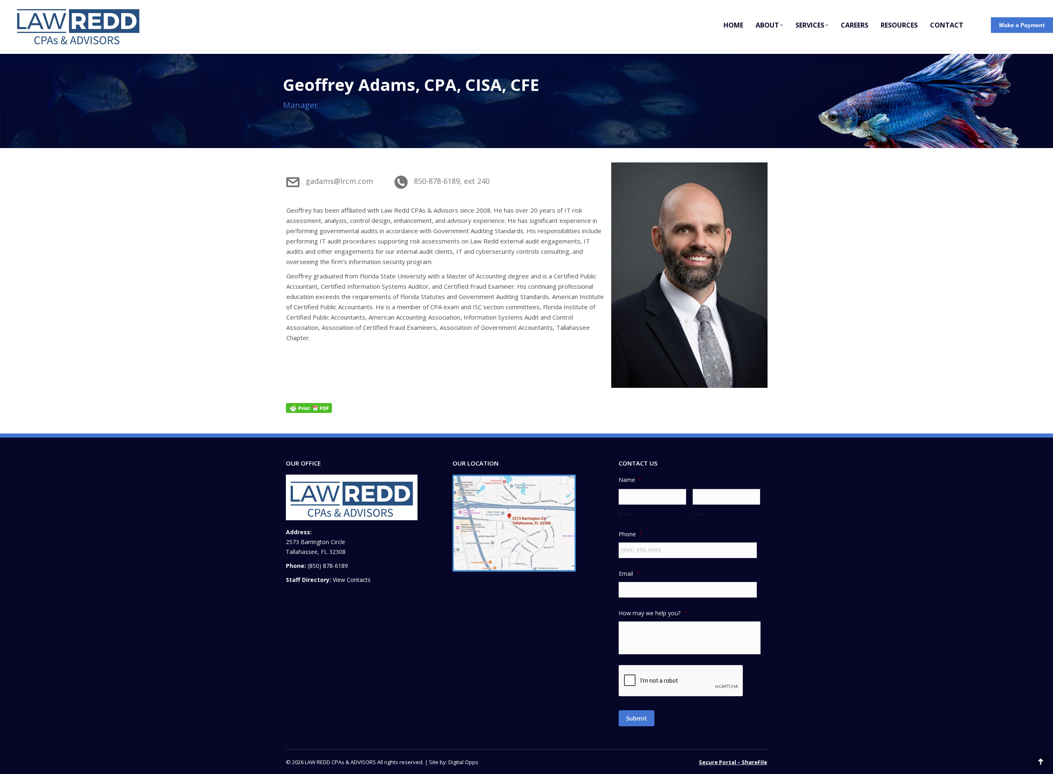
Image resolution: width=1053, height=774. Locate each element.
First (624, 514)
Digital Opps (463, 762)
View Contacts (352, 580)
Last (698, 514)
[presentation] (681, 681)
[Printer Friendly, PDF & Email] (309, 407)
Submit (636, 718)
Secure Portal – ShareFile (733, 762)
